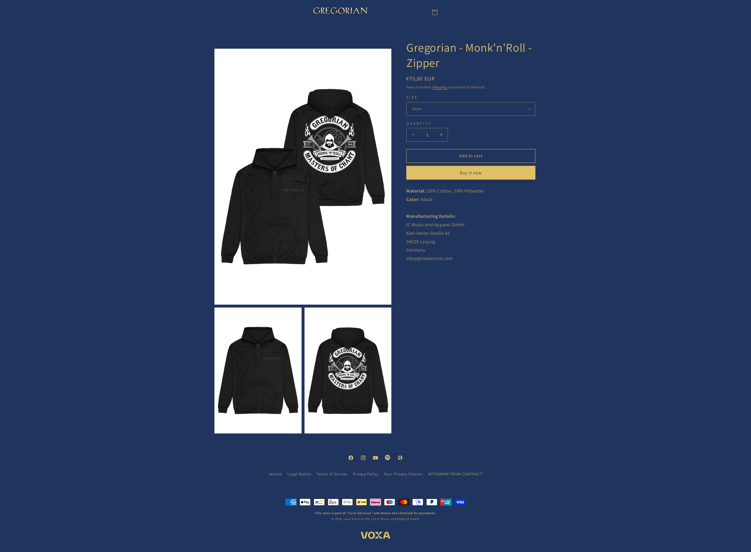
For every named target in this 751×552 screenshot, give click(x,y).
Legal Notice (299, 474)
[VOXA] (375, 536)
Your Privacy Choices (403, 474)
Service (275, 474)
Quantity (418, 123)
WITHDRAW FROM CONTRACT (455, 474)
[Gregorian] (340, 12)
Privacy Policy (365, 474)
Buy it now (471, 172)
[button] (434, 12)
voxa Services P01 (357, 519)
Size (412, 97)
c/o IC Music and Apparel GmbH (395, 519)
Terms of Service (332, 474)
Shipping (439, 87)
